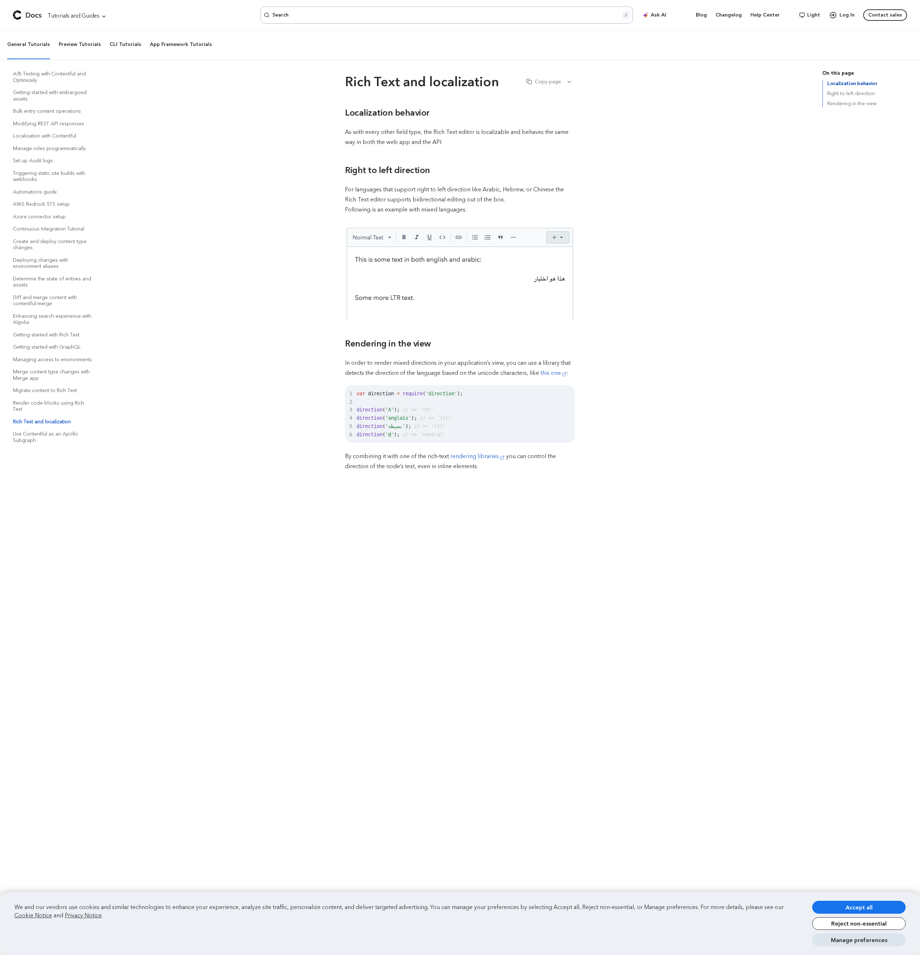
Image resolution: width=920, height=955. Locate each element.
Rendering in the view (852, 104)
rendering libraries (474, 456)
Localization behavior (852, 83)
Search (449, 15)
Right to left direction (851, 93)
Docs (33, 15)
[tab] (28, 45)
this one (550, 372)
